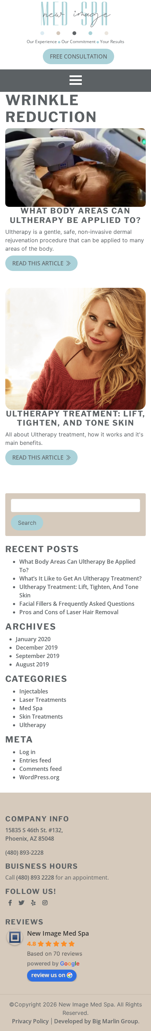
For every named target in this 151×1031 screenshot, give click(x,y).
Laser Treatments (42, 700)
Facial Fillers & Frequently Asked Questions (76, 604)
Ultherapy (32, 725)
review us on (48, 975)
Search (27, 522)
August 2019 (32, 664)
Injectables (33, 691)
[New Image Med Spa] (75, 18)
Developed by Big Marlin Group (96, 1021)
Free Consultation (78, 56)
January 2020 (33, 639)
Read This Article (38, 263)
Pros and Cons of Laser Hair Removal (68, 612)
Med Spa (30, 708)
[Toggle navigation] (75, 80)
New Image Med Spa (58, 933)
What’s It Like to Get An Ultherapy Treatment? (80, 578)
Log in (27, 752)
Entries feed (35, 760)
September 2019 (37, 656)
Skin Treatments (41, 716)
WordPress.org (39, 777)
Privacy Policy (30, 1021)
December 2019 (37, 647)
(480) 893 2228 (35, 877)
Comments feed (40, 769)
